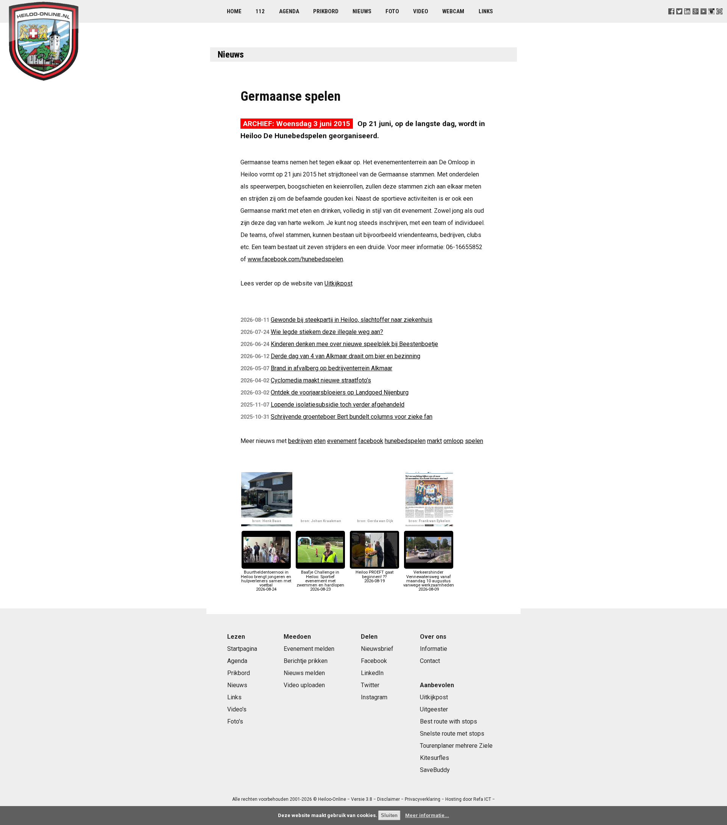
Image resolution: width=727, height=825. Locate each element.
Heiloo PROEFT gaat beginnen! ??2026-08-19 (374, 576)
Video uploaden (304, 685)
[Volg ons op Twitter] (679, 20)
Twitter (370, 685)
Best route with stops (448, 721)
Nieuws (362, 11)
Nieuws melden (304, 673)
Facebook (374, 660)
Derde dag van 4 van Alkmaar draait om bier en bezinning (345, 356)
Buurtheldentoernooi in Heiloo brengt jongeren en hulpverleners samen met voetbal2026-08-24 (266, 581)
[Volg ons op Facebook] (671, 20)
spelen (474, 440)
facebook (370, 440)
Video (420, 11)
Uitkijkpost (338, 283)
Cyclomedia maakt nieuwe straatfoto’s (321, 380)
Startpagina (242, 648)
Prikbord (326, 11)
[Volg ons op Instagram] (711, 20)
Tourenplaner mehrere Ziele (456, 745)
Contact (430, 660)
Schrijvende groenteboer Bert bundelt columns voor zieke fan (351, 416)
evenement (342, 440)
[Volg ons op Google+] (695, 20)
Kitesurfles (434, 757)
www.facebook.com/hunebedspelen (295, 259)
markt (434, 440)
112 (260, 11)
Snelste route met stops (452, 733)
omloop (453, 440)
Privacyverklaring (422, 799)
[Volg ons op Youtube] (703, 20)
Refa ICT (482, 799)
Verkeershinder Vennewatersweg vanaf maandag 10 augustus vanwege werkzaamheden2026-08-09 (428, 581)
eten (320, 440)
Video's (236, 709)
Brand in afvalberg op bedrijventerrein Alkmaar (331, 368)
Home (234, 11)
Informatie (433, 648)
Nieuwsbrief (377, 648)
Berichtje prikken (306, 660)
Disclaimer (388, 799)
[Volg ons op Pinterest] (719, 20)
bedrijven (300, 440)
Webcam (453, 11)
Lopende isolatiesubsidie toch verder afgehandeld (337, 404)
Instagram (374, 697)
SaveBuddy (435, 770)
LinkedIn (372, 673)
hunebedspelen (405, 440)
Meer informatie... (427, 815)
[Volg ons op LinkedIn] (687, 20)
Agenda (289, 11)
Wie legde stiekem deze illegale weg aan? (327, 331)
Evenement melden (309, 648)
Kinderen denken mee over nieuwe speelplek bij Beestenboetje (354, 344)
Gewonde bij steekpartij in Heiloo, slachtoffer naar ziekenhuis (351, 319)
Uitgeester (434, 709)
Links (486, 11)
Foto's (235, 721)
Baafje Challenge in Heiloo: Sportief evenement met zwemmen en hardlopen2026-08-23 (320, 581)
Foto (392, 11)
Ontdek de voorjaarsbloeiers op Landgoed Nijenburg (340, 392)
